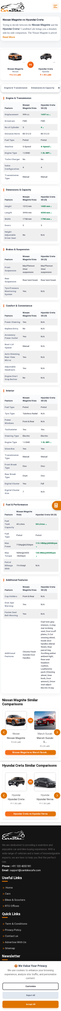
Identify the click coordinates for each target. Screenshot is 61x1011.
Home (9, 887)
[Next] (57, 732)
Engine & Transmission (15, 88)
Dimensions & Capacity (42, 88)
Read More (9, 37)
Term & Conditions (16, 923)
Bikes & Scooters (15, 899)
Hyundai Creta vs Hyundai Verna (30, 814)
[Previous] (4, 732)
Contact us (11, 936)
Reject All (30, 995)
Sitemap (10, 948)
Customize (30, 986)
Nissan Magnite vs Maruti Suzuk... (30, 752)
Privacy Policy (13, 929)
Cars (7, 893)
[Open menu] (55, 6)
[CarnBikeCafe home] (13, 834)
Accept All (30, 1004)
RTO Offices (12, 905)
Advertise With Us (15, 942)
